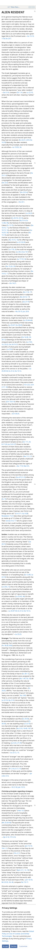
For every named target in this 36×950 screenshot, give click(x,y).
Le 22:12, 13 (14, 752)
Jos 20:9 (26, 311)
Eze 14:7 (25, 252)
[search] (33, 2)
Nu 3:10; (20, 728)
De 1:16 (19, 92)
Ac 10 (4, 499)
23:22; (6, 344)
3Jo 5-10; (6, 837)
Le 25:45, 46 (20, 596)
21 (31, 456)
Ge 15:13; (30, 36)
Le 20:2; (19, 252)
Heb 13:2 (21, 810)
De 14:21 (13, 283)
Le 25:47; (12, 325)
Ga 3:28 (25, 513)
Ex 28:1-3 (25, 674)
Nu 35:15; (19, 311)
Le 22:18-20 (21, 242)
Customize (23, 946)
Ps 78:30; (5, 645)
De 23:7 (8, 38)
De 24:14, (23, 297)
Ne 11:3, (27, 456)
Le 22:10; (5, 700)
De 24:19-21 (13, 344)
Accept (5, 946)
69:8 (10, 645)
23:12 (20, 218)
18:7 (29, 728)
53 (29, 678)
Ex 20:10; (15, 218)
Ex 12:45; (27, 575)
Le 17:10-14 (21, 259)
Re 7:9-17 (24, 882)
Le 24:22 (29, 213)
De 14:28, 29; (26, 337)
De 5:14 (6, 92)
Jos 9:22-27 (11, 444)
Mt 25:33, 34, (6, 882)
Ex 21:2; (11, 371)
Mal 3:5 (26, 466)
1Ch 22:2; (27, 385)
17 (28, 297)
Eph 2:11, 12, (22, 870)
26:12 (4, 340)
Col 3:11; (19, 513)
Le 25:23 (18, 634)
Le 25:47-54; (13, 611)
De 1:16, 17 (27, 292)
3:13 (7, 776)
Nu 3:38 (23, 695)
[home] (3, 2)
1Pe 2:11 (17, 853)
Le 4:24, (14, 743)
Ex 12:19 (10, 225)
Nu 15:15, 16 (13, 240)
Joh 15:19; (28, 846)
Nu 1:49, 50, (24, 678)
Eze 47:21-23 (20, 477)
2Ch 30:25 (15, 414)
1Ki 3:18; (14, 787)
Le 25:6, (5, 587)
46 (12, 882)
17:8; (3, 38)
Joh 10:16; (29, 880)
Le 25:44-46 (28, 320)
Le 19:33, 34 (17, 147)
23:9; (28, 140)
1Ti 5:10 (13, 837)
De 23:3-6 (23, 192)
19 (28, 870)
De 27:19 (26, 302)
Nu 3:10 (11, 700)
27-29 (19, 743)
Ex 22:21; (22, 140)
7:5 (20, 769)
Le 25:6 (9, 349)
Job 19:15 (21, 787)
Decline (13, 946)
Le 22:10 (30, 92)
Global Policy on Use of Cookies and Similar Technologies (18, 933)
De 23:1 (21, 202)
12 (9, 587)
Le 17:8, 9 (12, 249)
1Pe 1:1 (4, 848)
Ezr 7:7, (25, 442)
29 (14, 266)
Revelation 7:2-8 (8, 516)
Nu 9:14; (23, 220)
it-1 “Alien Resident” (14, 7)
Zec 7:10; (20, 466)
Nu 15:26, (9, 266)
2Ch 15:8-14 (10, 401)
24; (29, 442)
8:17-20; (4, 444)
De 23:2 (5, 183)
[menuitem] (3, 2)
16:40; (25, 728)
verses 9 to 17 (11, 521)
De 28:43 (18, 325)
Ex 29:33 (25, 719)
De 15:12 (17, 371)
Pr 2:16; (12, 769)
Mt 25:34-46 (6, 823)
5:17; (17, 769)
